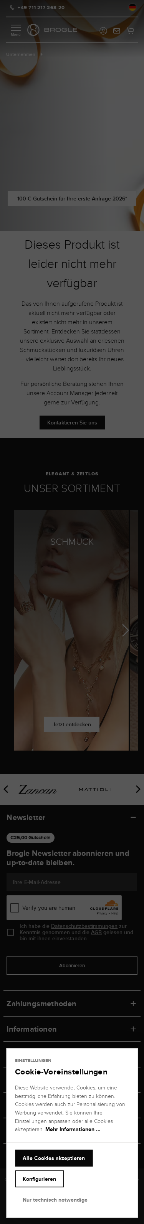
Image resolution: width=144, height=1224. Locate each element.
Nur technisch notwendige (55, 1200)
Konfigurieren (39, 1179)
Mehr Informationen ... (73, 1129)
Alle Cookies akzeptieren (54, 1158)
